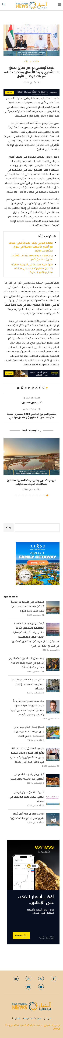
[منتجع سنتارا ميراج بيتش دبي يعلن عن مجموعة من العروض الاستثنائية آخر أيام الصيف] (52, 732)
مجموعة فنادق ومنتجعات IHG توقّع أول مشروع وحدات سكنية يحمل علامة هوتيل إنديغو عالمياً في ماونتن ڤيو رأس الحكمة (27, 755)
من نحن (47, 1018)
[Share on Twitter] (36, 388)
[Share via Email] (18, 388)
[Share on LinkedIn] (29, 388)
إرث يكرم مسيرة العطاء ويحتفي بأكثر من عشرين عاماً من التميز (32, 257)
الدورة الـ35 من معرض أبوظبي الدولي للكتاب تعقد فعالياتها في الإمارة (26, 797)
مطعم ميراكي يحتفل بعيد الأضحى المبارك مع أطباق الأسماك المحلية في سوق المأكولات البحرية (31, 247)
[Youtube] (41, 986)
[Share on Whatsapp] (26, 388)
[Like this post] (44, 388)
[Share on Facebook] (39, 388)
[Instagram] (28, 978)
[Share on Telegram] (22, 388)
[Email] (28, 986)
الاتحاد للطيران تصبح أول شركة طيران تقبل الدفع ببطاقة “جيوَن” (27, 816)
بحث (8, 527)
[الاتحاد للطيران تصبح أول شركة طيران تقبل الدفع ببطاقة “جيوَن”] (52, 819)
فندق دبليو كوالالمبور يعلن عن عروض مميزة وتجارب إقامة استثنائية (27, 684)
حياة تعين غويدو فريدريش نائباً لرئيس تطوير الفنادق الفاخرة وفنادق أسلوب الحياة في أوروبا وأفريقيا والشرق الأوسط (27, 708)
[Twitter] (41, 978)
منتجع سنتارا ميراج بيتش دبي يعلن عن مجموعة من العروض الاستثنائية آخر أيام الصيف (28, 731)
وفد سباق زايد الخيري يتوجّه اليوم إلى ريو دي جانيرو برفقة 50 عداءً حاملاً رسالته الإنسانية (26, 663)
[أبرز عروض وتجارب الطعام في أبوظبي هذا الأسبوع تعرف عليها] (52, 780)
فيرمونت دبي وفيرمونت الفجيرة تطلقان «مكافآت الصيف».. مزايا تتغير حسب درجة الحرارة (27, 606)
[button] (6, 467)
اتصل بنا (16, 1018)
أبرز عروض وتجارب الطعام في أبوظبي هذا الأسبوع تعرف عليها (27, 776)
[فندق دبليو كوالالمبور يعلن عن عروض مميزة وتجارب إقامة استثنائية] (52, 685)
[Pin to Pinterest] (33, 388)
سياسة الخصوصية (31, 1018)
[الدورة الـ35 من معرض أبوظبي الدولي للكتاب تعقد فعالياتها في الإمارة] (52, 798)
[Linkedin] (16, 978)
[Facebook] (53, 978)
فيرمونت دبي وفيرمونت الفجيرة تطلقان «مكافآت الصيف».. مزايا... (31, 482)
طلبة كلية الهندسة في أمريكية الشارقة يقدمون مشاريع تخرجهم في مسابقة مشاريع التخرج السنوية (32, 268)
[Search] (3, 5)
